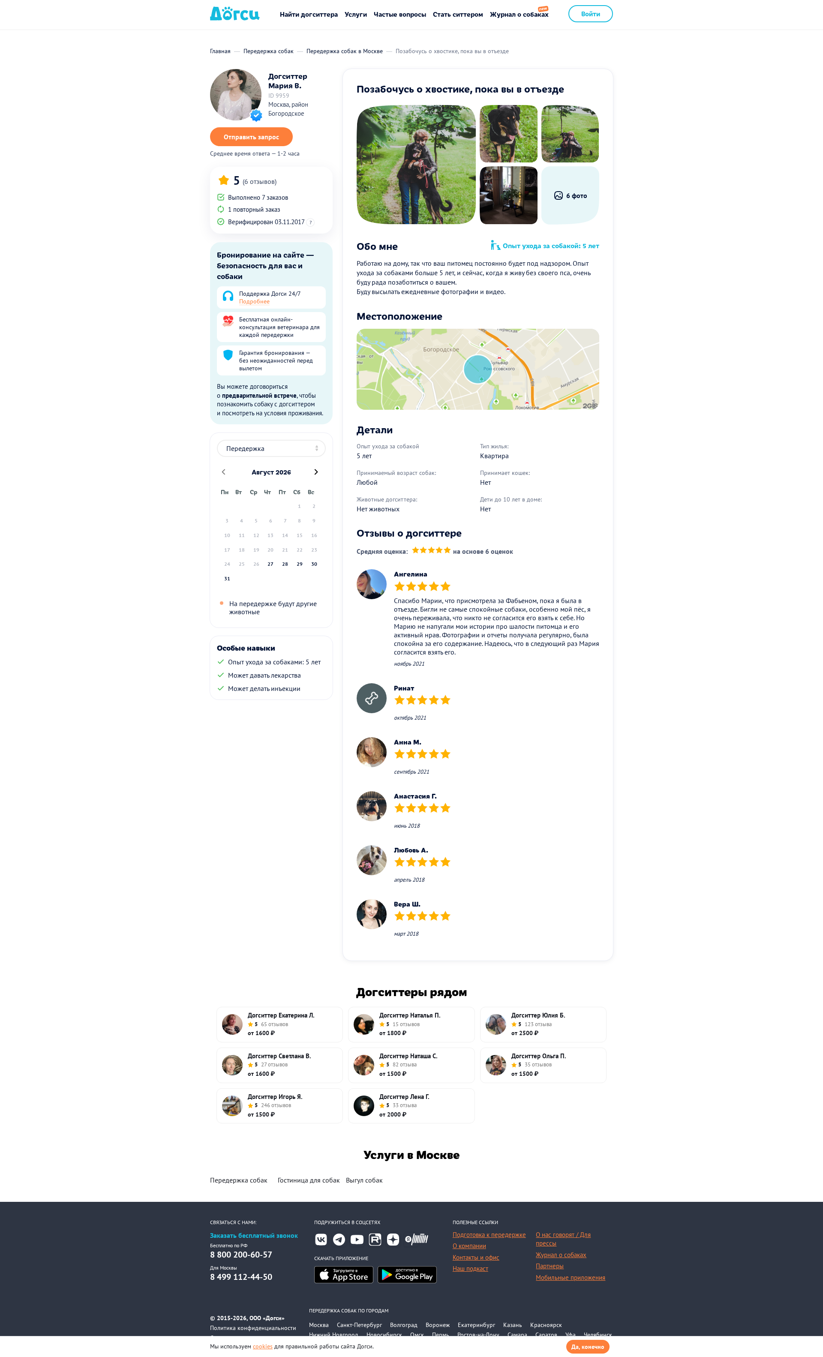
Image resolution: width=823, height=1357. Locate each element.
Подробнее (254, 301)
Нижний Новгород (333, 1335)
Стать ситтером (458, 13)
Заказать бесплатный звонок (254, 1235)
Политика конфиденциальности (253, 1328)
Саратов (546, 1335)
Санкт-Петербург (359, 1325)
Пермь (440, 1335)
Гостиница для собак (309, 1180)
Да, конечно (587, 1347)
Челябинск (598, 1335)
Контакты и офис (476, 1257)
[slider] (431, 551)
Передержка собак (238, 1180)
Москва (319, 1325)
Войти (590, 13)
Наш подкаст (470, 1268)
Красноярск (546, 1325)
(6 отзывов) (259, 181)
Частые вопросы (400, 13)
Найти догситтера (309, 13)
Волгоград (404, 1325)
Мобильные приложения (570, 1277)
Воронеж (438, 1325)
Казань (512, 1325)
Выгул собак (364, 1180)
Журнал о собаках (519, 13)
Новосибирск (384, 1335)
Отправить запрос (251, 136)
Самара (517, 1335)
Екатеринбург (476, 1325)
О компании (469, 1246)
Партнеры (550, 1266)
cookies (263, 1346)
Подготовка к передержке (489, 1235)
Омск (417, 1335)
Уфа (570, 1335)
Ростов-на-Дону (478, 1335)
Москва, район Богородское (288, 108)
